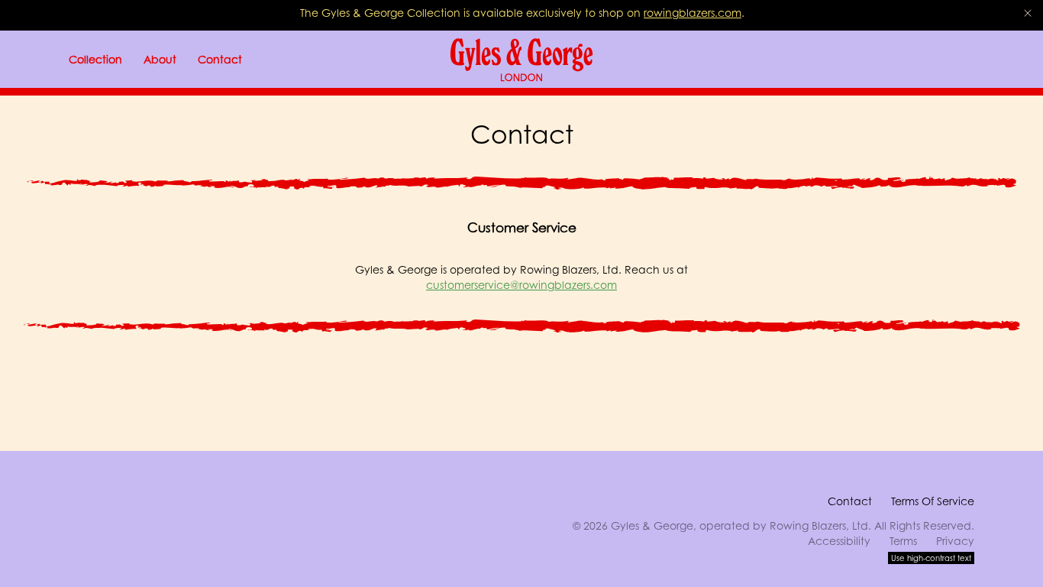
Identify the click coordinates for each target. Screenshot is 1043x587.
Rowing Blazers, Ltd (819, 525)
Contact (850, 501)
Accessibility (839, 540)
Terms (903, 540)
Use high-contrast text (931, 558)
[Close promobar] (1028, 13)
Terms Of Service (932, 501)
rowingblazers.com (692, 12)
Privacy (955, 540)
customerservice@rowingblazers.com (521, 284)
